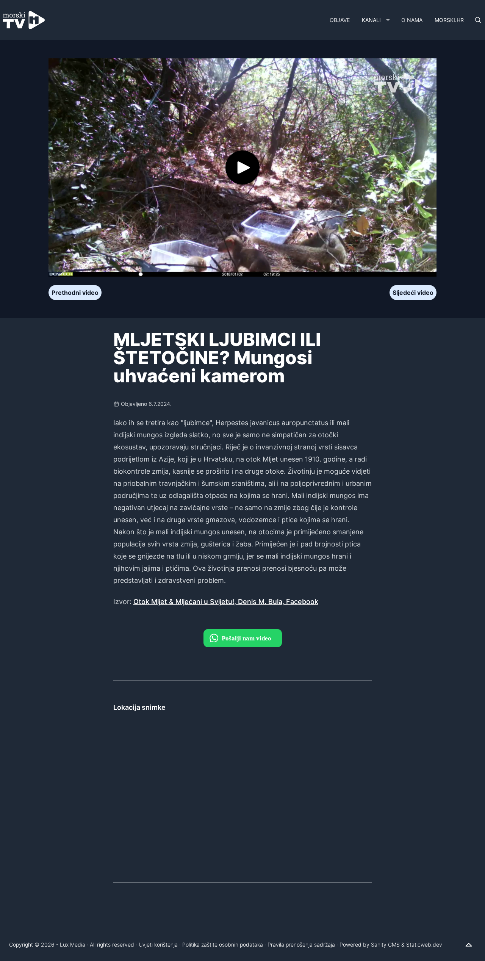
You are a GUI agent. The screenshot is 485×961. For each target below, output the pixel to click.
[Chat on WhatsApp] (242, 638)
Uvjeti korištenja (158, 944)
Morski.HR (449, 20)
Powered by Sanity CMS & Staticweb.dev (391, 944)
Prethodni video (75, 292)
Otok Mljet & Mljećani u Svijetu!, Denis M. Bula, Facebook (225, 602)
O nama (411, 20)
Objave (340, 20)
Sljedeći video (413, 292)
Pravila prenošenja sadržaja (301, 944)
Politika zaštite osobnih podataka (222, 944)
